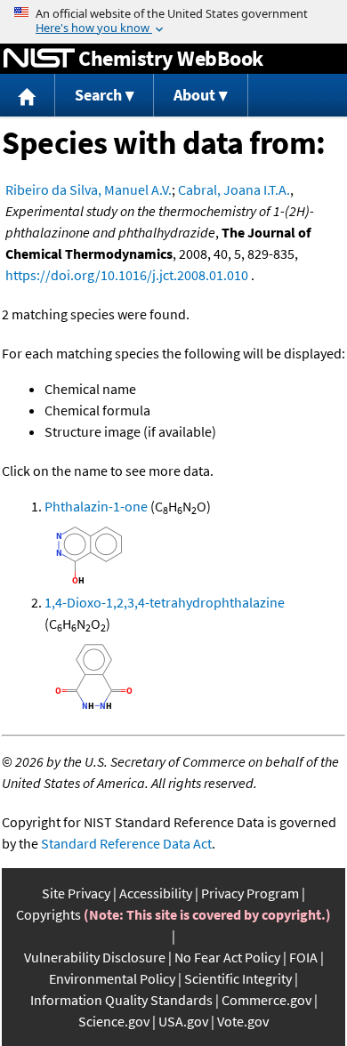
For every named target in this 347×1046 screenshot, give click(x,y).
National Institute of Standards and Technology (39, 58)
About (194, 94)
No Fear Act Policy (227, 957)
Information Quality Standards (121, 1000)
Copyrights (48, 914)
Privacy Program (250, 893)
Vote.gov (243, 1021)
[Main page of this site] (27, 95)
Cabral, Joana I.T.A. (234, 189)
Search (98, 94)
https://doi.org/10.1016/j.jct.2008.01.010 (126, 275)
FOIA (303, 957)
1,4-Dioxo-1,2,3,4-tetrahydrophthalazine (164, 602)
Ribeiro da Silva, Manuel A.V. (88, 189)
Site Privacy (76, 893)
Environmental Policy (112, 978)
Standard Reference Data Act (126, 843)
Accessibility (155, 893)
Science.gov (113, 1021)
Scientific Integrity (238, 978)
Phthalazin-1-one (96, 506)
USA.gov (183, 1021)
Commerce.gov (266, 1000)
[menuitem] (27, 95)
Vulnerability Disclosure (94, 957)
